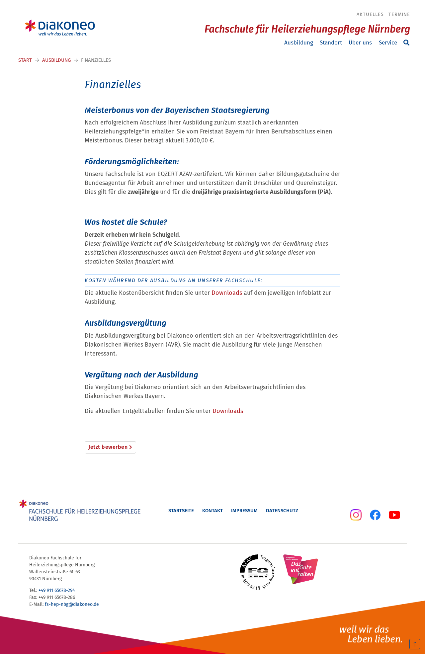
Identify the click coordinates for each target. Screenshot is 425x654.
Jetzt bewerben (108, 447)
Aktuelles (370, 14)
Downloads (228, 292)
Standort (331, 42)
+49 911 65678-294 (57, 590)
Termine (399, 14)
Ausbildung (298, 42)
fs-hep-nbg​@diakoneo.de (72, 604)
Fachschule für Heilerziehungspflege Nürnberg (307, 29)
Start (25, 60)
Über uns (360, 42)
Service (388, 42)
